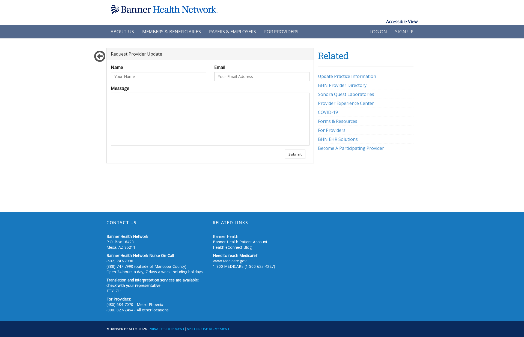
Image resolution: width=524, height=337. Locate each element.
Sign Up (404, 31)
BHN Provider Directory (342, 85)
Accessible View (402, 22)
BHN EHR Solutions (338, 139)
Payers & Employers (232, 31)
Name (117, 67)
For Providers (281, 31)
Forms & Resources (337, 121)
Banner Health (225, 236)
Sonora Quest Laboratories (346, 94)
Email (219, 67)
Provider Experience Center (346, 103)
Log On (378, 31)
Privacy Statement (166, 329)
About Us (122, 31)
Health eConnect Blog (232, 247)
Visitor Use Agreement (208, 329)
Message (120, 88)
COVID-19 (328, 112)
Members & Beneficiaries (171, 31)
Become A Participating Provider (351, 148)
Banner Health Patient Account (240, 241)
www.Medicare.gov (229, 260)
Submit (295, 154)
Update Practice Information (347, 76)
